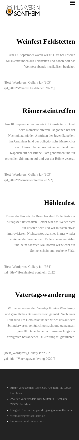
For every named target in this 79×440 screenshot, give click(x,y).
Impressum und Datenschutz (27, 421)
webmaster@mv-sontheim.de (27, 415)
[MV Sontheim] (24, 19)
